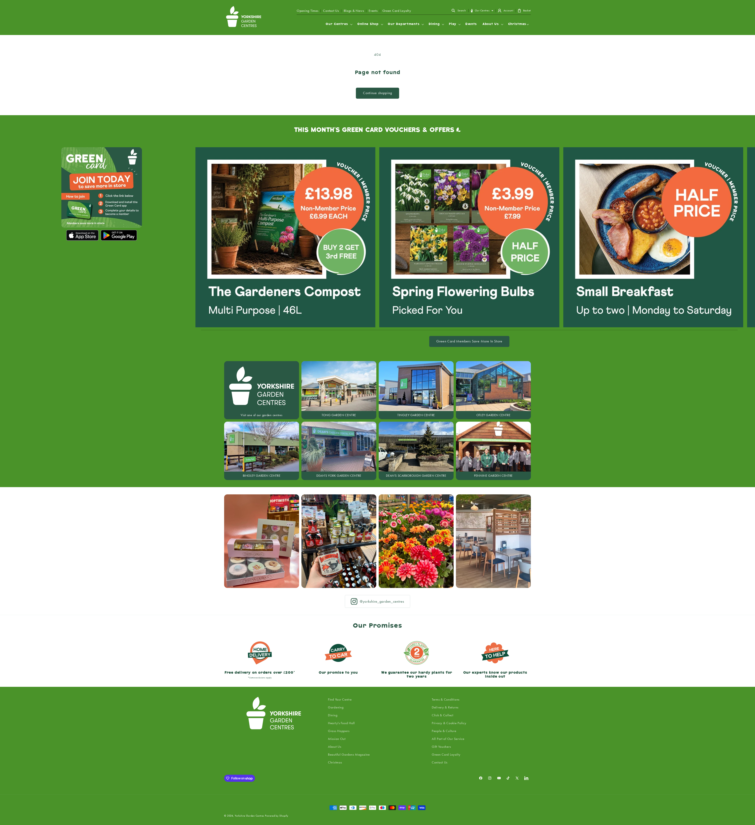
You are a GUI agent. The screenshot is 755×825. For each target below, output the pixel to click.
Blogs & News (354, 11)
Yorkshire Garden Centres (249, 815)
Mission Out (337, 739)
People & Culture (444, 731)
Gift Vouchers (441, 747)
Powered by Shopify (276, 815)
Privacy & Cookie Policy (449, 723)
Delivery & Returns (445, 707)
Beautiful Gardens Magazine (349, 754)
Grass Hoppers (338, 731)
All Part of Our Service (448, 739)
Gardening (335, 707)
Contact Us (331, 11)
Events (373, 11)
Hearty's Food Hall (341, 723)
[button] (459, 10)
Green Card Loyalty (396, 11)
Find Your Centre (340, 699)
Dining (332, 715)
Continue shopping (377, 93)
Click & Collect (442, 715)
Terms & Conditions (445, 699)
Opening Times (307, 11)
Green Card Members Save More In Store (469, 341)
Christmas (335, 762)
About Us (334, 747)
